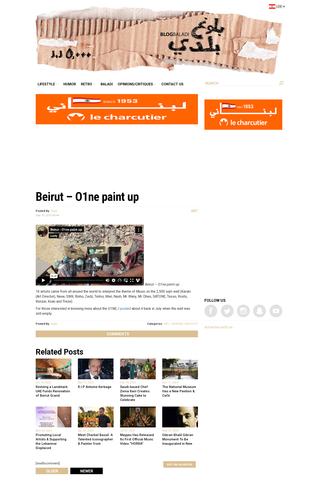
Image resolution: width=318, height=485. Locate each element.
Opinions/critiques (158, 7)
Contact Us (190, 7)
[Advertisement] (117, 155)
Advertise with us (218, 327)
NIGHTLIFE (191, 323)
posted (125, 309)
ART (166, 323)
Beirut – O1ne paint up (87, 197)
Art (194, 211)
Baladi (133, 7)
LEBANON (176, 323)
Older (52, 471)
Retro (117, 7)
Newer (86, 471)
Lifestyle (82, 7)
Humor (102, 7)
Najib (54, 210)
